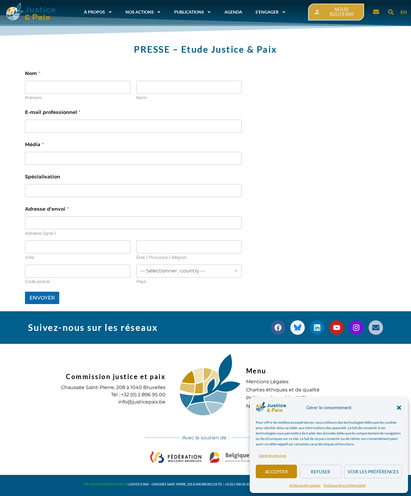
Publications (189, 11)
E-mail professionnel (52, 112)
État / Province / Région (161, 257)
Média (34, 144)
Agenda (233, 11)
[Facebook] (278, 327)
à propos (94, 11)
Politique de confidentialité (344, 485)
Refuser (320, 471)
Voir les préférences (373, 471)
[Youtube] (336, 327)
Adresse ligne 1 (40, 233)
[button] (399, 408)
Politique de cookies (304, 485)
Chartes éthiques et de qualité (283, 390)
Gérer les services (272, 455)
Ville (29, 257)
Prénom (33, 97)
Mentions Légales (267, 382)
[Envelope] (376, 327)
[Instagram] (356, 327)
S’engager (267, 11)
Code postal (37, 281)
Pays (141, 281)
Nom (141, 97)
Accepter (276, 471)
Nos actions (139, 11)
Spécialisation (42, 177)
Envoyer (42, 298)
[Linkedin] (317, 327)
